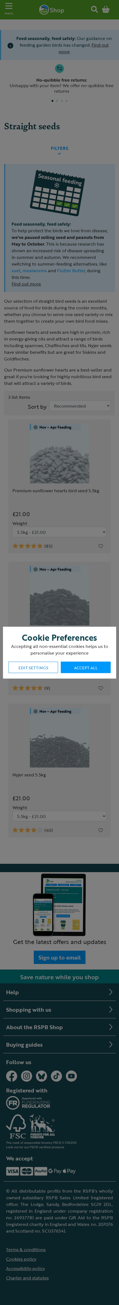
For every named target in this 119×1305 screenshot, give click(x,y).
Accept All (85, 667)
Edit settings (33, 667)
